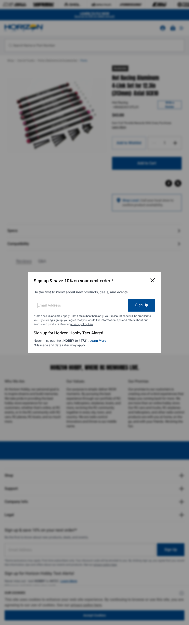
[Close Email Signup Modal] (152, 280)
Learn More (97, 340)
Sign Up (141, 305)
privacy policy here (81, 324)
